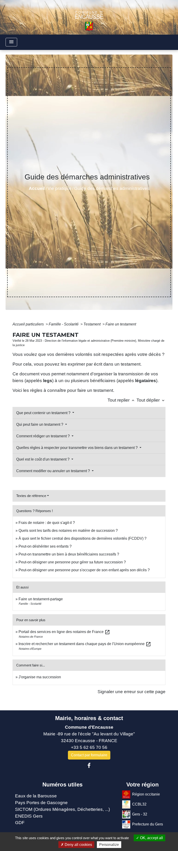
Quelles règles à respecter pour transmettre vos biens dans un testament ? (77, 448)
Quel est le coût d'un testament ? (43, 459)
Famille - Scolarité (64, 324)
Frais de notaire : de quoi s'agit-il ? (47, 523)
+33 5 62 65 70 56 (89, 747)
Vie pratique (59, 188)
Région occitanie (146, 794)
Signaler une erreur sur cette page (131, 691)
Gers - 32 (139, 814)
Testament (92, 324)
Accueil (37, 188)
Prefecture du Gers (147, 824)
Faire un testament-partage (41, 599)
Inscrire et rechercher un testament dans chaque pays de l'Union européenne (85, 644)
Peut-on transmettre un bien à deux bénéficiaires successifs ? (69, 554)
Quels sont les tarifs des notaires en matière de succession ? (68, 531)
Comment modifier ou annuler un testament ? (53, 471)
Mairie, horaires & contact (89, 718)
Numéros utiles (62, 784)
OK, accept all (151, 838)
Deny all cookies (78, 845)
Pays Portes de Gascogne (41, 802)
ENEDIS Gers (29, 816)
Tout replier (121, 400)
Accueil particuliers (29, 324)
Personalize (109, 845)
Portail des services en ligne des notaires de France (64, 632)
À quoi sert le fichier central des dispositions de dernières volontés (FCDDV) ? (82, 538)
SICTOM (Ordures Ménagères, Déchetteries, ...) (62, 809)
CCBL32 (139, 804)
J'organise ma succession (40, 677)
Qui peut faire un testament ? (40, 424)
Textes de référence (31, 496)
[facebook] (89, 765)
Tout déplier (151, 400)
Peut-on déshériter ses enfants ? (45, 546)
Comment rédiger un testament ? (43, 436)
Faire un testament (120, 324)
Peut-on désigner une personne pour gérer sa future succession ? (72, 562)
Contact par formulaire (89, 755)
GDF (20, 822)
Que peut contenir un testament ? (43, 413)
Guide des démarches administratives (111, 188)
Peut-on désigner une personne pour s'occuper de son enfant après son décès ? (84, 570)
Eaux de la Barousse (36, 795)
